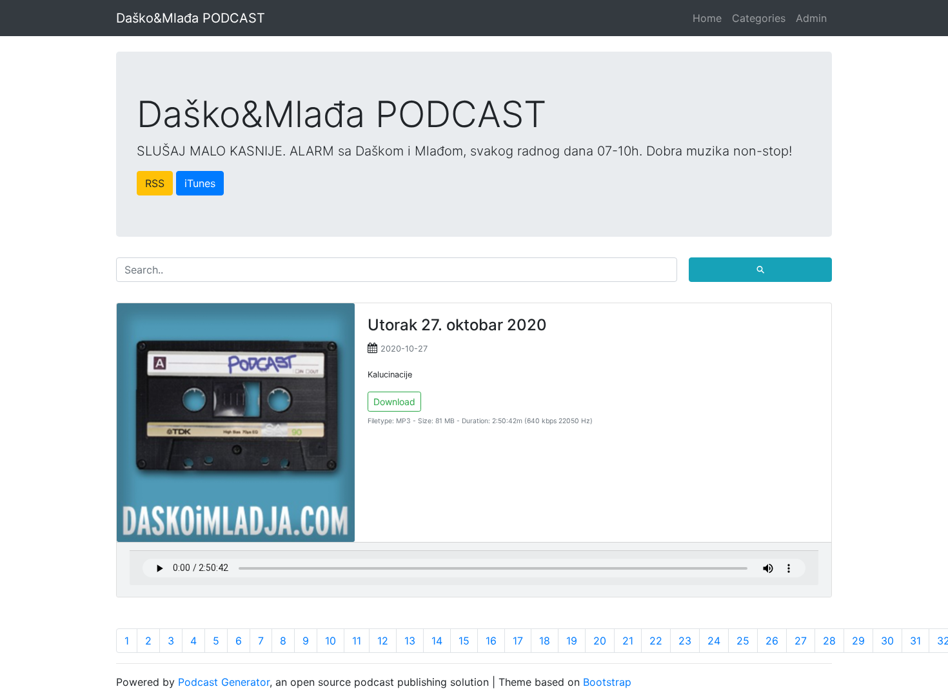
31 (915, 640)
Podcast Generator (224, 681)
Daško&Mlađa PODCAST (190, 18)
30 (887, 640)
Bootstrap (607, 681)
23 (684, 640)
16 (491, 640)
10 (330, 640)
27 (801, 640)
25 (742, 640)
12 (382, 640)
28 (829, 640)
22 (655, 640)
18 (544, 640)
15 (464, 640)
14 (436, 640)
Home (707, 18)
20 (599, 640)
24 (713, 640)
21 (627, 640)
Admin (811, 18)
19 (571, 640)
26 (771, 640)
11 (356, 640)
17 (518, 640)
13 (409, 640)
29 (858, 640)
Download (394, 401)
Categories (758, 18)
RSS (154, 183)
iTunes (199, 183)
